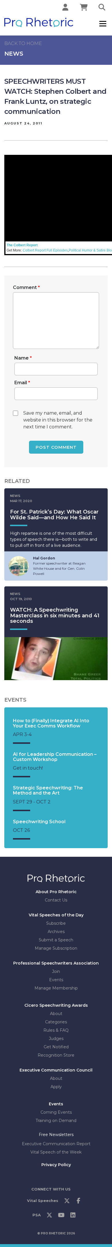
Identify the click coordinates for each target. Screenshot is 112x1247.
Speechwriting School (39, 821)
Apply (56, 1086)
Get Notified (56, 1046)
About (56, 1013)
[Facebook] (78, 1202)
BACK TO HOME (23, 43)
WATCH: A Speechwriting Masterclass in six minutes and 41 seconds (54, 616)
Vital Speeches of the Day (56, 915)
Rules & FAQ (56, 1030)
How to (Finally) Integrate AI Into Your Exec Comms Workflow (51, 723)
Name (23, 358)
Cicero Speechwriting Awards (56, 1005)
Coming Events (56, 1112)
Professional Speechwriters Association (56, 963)
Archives (56, 931)
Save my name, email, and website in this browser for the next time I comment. (57, 420)
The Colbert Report (22, 245)
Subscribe (56, 923)
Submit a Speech (56, 939)
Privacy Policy (56, 1164)
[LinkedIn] (73, 1216)
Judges (56, 1038)
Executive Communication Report (56, 1143)
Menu (103, 23)
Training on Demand (56, 1120)
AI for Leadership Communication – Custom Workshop (54, 757)
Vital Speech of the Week (56, 1152)
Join (56, 971)
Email (22, 382)
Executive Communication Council (56, 1070)
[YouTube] (61, 1216)
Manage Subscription (56, 948)
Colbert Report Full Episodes (45, 250)
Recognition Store (56, 1055)
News (13, 53)
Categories (56, 1021)
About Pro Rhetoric (56, 891)
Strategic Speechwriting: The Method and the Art (48, 790)
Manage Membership (56, 988)
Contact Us (56, 900)
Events (56, 979)
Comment (26, 287)
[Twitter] (67, 1202)
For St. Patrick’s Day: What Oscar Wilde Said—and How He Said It (54, 515)
